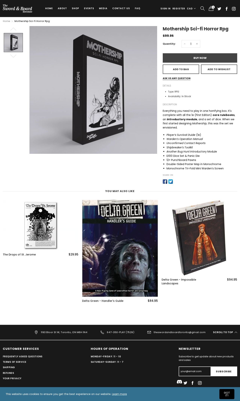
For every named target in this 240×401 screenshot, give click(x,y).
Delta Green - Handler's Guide (102, 301)
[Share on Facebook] (165, 181)
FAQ (137, 8)
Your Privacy (12, 378)
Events (89, 8)
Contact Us (121, 8)
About (62, 8)
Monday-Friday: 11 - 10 (106, 356)
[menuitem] (49, 8)
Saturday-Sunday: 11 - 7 (107, 361)
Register (178, 8)
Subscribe (223, 371)
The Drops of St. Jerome (19, 254)
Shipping (9, 367)
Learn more (119, 394)
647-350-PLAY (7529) (120, 332)
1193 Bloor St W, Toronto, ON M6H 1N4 (64, 332)
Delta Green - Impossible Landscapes (179, 281)
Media (103, 8)
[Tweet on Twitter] (170, 181)
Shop (75, 8)
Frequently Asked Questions (22, 356)
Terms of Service (14, 361)
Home (49, 8)
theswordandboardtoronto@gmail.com (180, 332)
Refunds (8, 373)
